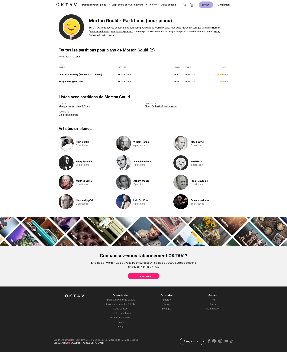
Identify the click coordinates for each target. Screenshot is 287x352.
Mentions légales (130, 340)
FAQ (212, 299)
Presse (166, 304)
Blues (216, 31)
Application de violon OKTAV (120, 304)
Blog (120, 326)
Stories (120, 322)
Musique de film (67, 106)
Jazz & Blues (83, 106)
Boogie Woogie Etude (122, 31)
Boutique (166, 308)
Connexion (224, 4)
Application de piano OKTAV (120, 299)
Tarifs (213, 304)
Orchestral (94, 35)
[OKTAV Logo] (66, 4)
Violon (153, 4)
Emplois (166, 299)
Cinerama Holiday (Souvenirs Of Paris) (80, 74)
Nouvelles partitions (120, 317)
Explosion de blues (68, 114)
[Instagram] (220, 342)
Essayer (206, 4)
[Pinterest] (214, 342)
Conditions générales (64, 340)
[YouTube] (226, 342)
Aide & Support (212, 308)
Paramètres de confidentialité (105, 340)
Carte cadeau (168, 4)
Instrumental (107, 35)
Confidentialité (83, 340)
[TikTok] (231, 342)
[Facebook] (209, 342)
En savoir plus (143, 276)
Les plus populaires (120, 313)
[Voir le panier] (191, 5)
